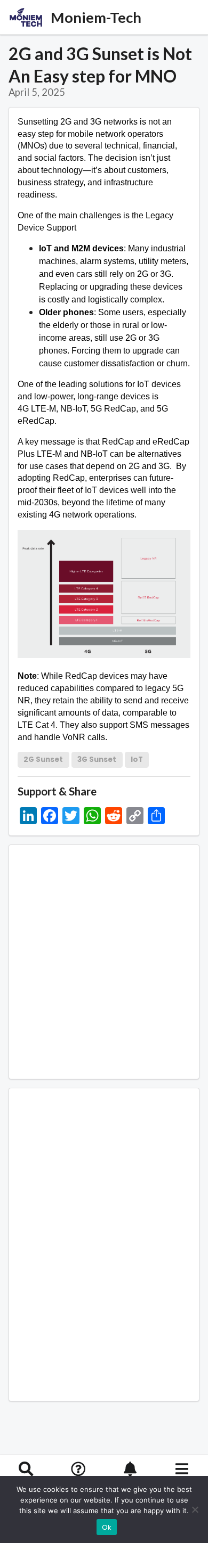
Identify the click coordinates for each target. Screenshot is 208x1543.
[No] (194, 1509)
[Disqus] (104, 1243)
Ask (78, 1484)
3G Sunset (96, 759)
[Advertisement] (104, 961)
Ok (107, 1527)
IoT (137, 759)
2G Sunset (43, 759)
